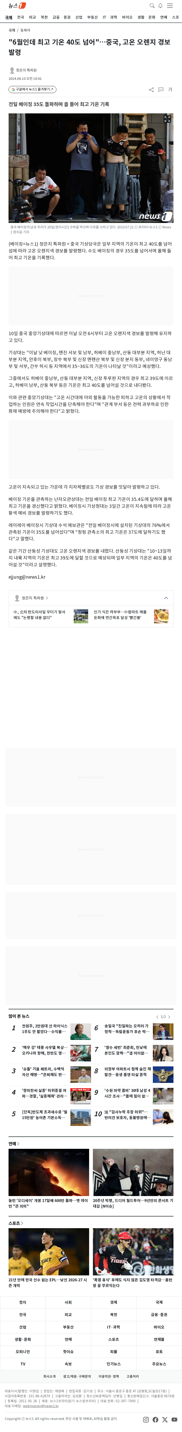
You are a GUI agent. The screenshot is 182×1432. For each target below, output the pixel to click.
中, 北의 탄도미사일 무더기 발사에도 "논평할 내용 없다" (39, 615)
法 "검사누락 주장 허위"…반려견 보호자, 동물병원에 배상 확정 (126, 1118)
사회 (68, 1302)
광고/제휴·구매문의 (77, 1376)
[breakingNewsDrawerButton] (160, 5)
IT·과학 (113, 1327)
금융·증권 (159, 1314)
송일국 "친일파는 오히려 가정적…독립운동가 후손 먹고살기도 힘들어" (127, 1032)
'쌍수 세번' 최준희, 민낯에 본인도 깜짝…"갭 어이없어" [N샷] (127, 1053)
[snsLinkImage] (146, 1419)
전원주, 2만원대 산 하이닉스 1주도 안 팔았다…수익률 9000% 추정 (45, 1032)
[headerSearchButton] (152, 5)
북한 (113, 1314)
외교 (68, 1314)
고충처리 (133, 1376)
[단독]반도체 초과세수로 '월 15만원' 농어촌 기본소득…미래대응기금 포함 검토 (44, 1118)
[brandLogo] (17, 5)
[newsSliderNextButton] (169, 1017)
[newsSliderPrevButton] (157, 1017)
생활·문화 (23, 1339)
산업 (22, 1327)
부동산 (68, 1327)
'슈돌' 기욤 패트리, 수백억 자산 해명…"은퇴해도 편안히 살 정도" (43, 1075)
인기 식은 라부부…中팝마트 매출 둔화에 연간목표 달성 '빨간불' (120, 615)
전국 (22, 1314)
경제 (113, 1302)
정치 (22, 1302)
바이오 (159, 1327)
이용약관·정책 (109, 1376)
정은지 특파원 (26, 70)
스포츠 (14, 1223)
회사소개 (49, 1376)
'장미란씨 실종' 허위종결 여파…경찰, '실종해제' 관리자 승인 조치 (44, 1096)
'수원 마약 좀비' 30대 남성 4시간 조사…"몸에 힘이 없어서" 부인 (127, 1096)
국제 (12, 30)
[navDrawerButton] (169, 5)
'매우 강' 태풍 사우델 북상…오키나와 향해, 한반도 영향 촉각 (45, 1053)
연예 (12, 1144)
